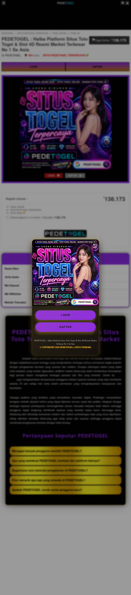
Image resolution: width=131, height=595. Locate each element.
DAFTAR (65, 327)
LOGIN (65, 315)
